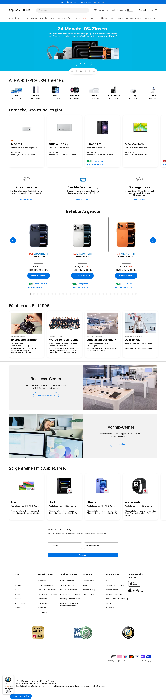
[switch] (8, 691)
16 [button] (85, 294)
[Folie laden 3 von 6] (81, 71)
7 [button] (52, 294)
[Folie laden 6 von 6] (94, 71)
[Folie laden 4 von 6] (85, 71)
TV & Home (20, 603)
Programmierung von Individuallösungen (69, 604)
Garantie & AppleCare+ (47, 594)
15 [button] (81, 294)
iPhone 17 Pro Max (126, 257)
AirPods (18, 599)
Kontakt (109, 603)
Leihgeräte (42, 612)
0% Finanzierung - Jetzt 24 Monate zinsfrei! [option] (83, 2)
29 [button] (132, 294)
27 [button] (125, 294)
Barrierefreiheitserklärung (117, 599)
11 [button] (66, 294)
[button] (11, 18)
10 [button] (63, 294)
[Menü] (12, 676)
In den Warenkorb (38, 276)
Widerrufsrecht (112, 590)
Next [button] (156, 2)
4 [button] (41, 294)
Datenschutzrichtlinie (115, 585)
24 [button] (114, 294)
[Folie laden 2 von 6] (76, 71)
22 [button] (106, 294)
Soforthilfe (42, 599)
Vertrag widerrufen (21, 696)
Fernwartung (43, 603)
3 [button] (37, 294)
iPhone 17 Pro (38, 257)
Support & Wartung (68, 590)
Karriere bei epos (90, 590)
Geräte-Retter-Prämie (47, 590)
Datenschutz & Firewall (70, 594)
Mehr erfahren (84, 64)
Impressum (110, 608)
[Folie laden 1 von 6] (72, 71)
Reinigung (42, 608)
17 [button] (88, 294)
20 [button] (99, 294)
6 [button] (48, 294)
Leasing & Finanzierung (70, 599)
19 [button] (96, 294)
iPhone (18, 585)
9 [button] (59, 294)
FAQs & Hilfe (88, 594)
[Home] (14, 10)
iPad (17, 590)
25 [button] (117, 294)
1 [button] (30, 294)
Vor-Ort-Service (67, 585)
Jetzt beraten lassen (46, 396)
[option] (16, 92)
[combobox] (62, 10)
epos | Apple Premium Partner (125, 661)
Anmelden (83, 555)
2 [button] (34, 294)
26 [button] (121, 294)
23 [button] (110, 294)
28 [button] (128, 294)
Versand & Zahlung (114, 594)
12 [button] (70, 294)
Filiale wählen (88, 581)
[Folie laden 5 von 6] (89, 71)
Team (85, 585)
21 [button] (103, 294)
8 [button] (55, 294)
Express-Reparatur (46, 585)
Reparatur (42, 581)
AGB (107, 581)
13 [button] (74, 294)
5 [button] (45, 294)
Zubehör (18, 608)
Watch (18, 594)
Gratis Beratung (67, 581)
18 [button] (92, 294)
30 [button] (136, 294)
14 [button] (77, 294)
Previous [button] (10, 2)
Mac (17, 581)
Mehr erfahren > (100, 2)
